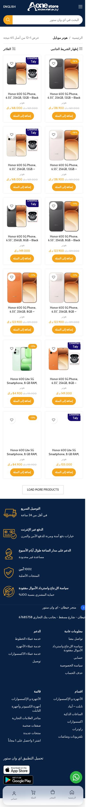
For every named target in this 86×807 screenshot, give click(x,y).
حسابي (78, 658)
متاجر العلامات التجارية (26, 718)
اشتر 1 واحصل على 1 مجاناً (24, 740)
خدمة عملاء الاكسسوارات (24, 654)
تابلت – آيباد (75, 706)
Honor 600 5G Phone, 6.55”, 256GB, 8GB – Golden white (64, 311)
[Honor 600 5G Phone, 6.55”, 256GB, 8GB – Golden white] (63, 287)
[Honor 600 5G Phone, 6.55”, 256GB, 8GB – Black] (63, 216)
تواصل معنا (76, 639)
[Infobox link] (43, 513)
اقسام (79, 691)
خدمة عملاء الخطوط (28, 639)
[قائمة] (80, 6)
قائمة (37, 691)
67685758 (25, 617)
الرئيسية (77, 38)
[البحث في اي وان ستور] (8, 19)
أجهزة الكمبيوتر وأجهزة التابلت (26, 708)
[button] (64, 116)
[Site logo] (43, 6)
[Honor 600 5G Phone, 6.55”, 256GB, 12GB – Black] (63, 73)
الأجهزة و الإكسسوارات (68, 699)
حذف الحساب (74, 673)
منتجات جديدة (32, 733)
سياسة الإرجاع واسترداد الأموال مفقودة (67, 648)
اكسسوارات (75, 722)
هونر (64, 102)
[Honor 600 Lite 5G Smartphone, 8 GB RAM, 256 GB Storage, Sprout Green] (22, 358)
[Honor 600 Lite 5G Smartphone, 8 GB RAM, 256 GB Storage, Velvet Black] (22, 430)
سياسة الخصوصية (71, 665)
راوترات (77, 729)
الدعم (37, 631)
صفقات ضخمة (31, 725)
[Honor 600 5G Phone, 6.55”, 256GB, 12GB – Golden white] (63, 145)
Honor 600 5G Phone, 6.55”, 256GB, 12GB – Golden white (64, 168)
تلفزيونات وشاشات (70, 736)
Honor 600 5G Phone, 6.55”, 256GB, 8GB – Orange (22, 311)
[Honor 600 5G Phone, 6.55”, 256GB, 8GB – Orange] (22, 287)
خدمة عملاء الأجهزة (28, 646)
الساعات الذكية (73, 714)
